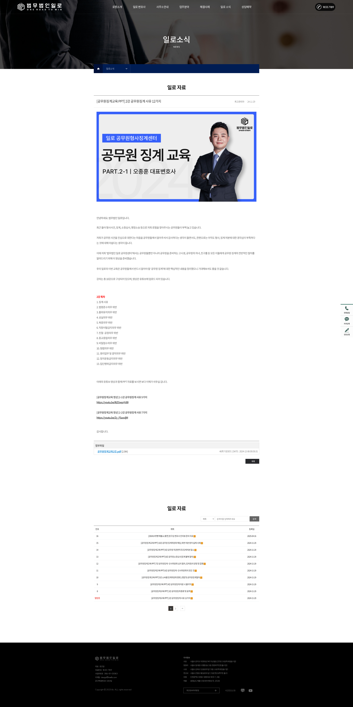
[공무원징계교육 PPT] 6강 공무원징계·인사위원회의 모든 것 (171, 570)
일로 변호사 (139, 7)
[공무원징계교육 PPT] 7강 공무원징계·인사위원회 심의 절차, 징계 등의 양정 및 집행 (171, 563)
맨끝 (182, 608)
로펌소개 (117, 7)
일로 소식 (225, 7)
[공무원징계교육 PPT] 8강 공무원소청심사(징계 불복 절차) (171, 556)
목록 (253, 461)
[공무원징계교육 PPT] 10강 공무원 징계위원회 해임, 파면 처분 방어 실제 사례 (171, 542)
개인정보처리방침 (192, 690)
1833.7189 (328, 7)
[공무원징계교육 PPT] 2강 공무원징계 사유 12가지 (171, 598)
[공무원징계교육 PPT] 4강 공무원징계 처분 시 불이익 (171, 584)
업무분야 (184, 7)
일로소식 (110, 68)
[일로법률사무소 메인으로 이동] (39, 7)
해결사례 (205, 7)
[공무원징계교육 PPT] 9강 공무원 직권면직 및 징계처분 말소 (170, 549)
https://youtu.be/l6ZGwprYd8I (112, 402)
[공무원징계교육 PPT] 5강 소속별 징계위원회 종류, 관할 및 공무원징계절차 (171, 577)
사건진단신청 (230, 690)
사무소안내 (162, 7)
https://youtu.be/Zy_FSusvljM (112, 417)
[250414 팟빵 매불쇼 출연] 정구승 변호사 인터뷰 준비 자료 (170, 535)
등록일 (251, 529)
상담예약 (246, 7)
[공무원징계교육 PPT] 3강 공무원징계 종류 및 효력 (171, 591)
